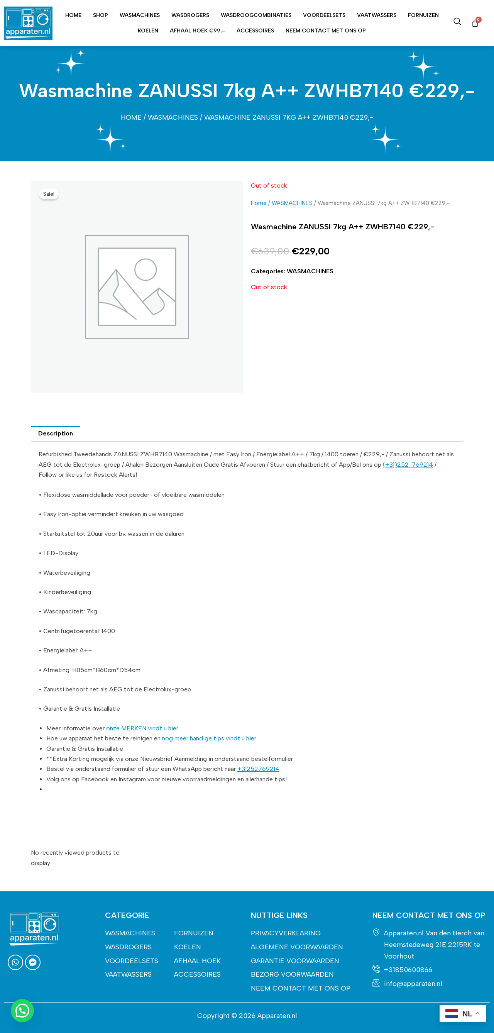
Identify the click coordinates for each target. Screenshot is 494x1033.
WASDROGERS (190, 15)
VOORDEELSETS (324, 15)
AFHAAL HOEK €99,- (197, 30)
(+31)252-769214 (408, 464)
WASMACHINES (140, 15)
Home (73, 15)
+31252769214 (258, 768)
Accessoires (255, 30)
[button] (22, 1010)
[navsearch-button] (457, 23)
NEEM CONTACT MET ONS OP (326, 30)
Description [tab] (55, 433)
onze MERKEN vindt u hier (142, 728)
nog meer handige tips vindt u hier (209, 738)
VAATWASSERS (376, 15)
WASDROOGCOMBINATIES (256, 15)
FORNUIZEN (423, 15)
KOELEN (148, 30)
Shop (100, 15)
